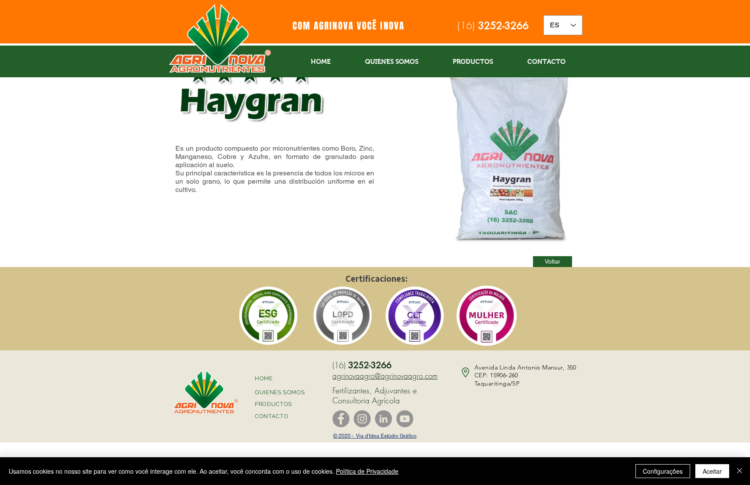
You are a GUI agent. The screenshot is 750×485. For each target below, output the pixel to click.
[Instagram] (362, 418)
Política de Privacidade (367, 471)
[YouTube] (404, 418)
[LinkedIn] (383, 418)
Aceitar (712, 471)
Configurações (663, 471)
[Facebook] (340, 418)
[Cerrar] (739, 471)
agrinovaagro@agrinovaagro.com (385, 376)
